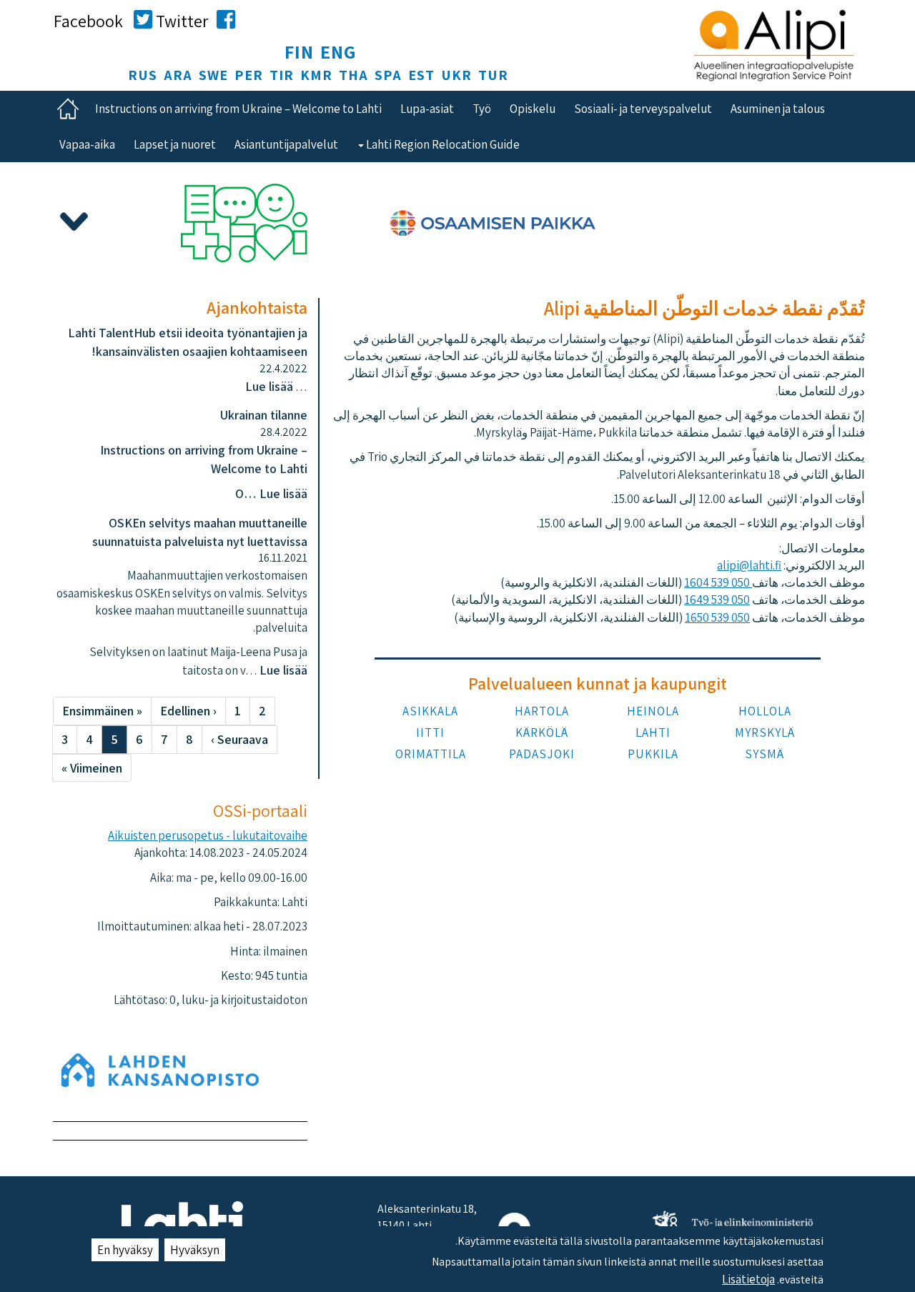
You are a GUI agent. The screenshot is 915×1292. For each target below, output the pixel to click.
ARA (178, 75)
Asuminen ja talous (778, 108)
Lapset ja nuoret (175, 144)
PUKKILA (653, 754)
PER (248, 75)
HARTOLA (542, 711)
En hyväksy (125, 1250)
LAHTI (653, 732)
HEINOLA (653, 711)
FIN (299, 51)
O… (247, 493)
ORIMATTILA (430, 754)
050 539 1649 (717, 599)
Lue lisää (269, 386)
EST (421, 75)
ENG (338, 51)
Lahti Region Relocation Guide (442, 144)
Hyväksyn (194, 1250)
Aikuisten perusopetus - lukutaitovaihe (207, 835)
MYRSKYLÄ (765, 732)
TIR (281, 75)
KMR (316, 75)
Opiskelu (532, 108)
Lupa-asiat (427, 108)
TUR (493, 75)
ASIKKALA (430, 711)
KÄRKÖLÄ (541, 732)
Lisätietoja (748, 1278)
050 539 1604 (718, 582)
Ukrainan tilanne (263, 415)
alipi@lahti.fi (749, 565)
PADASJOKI (542, 754)
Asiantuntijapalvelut (286, 144)
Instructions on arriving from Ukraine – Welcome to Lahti (238, 108)
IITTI (430, 732)
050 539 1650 (717, 617)
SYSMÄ (764, 754)
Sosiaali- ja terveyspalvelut (643, 108)
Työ (482, 108)
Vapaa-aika (87, 144)
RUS (142, 75)
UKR (456, 75)
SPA (388, 75)
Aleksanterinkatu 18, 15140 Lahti (427, 1217)
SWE (213, 75)
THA (353, 75)
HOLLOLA (764, 711)
